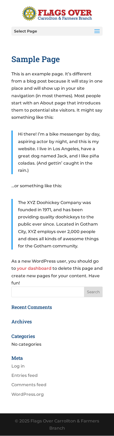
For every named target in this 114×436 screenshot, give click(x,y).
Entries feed (24, 375)
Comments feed (28, 384)
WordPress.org (27, 394)
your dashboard (34, 268)
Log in (18, 366)
